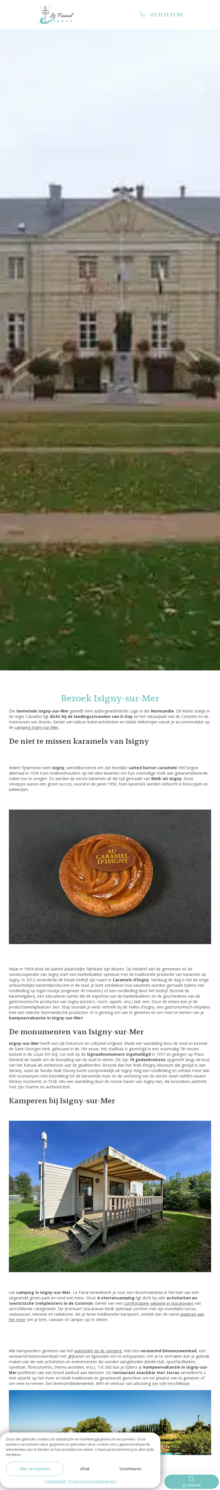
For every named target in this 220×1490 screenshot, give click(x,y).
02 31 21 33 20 (166, 14)
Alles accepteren (34, 1468)
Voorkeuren (130, 1468)
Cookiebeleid (55, 1481)
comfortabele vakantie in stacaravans (158, 1303)
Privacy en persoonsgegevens (92, 1481)
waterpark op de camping (97, 1350)
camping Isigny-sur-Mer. (37, 727)
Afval (84, 1468)
